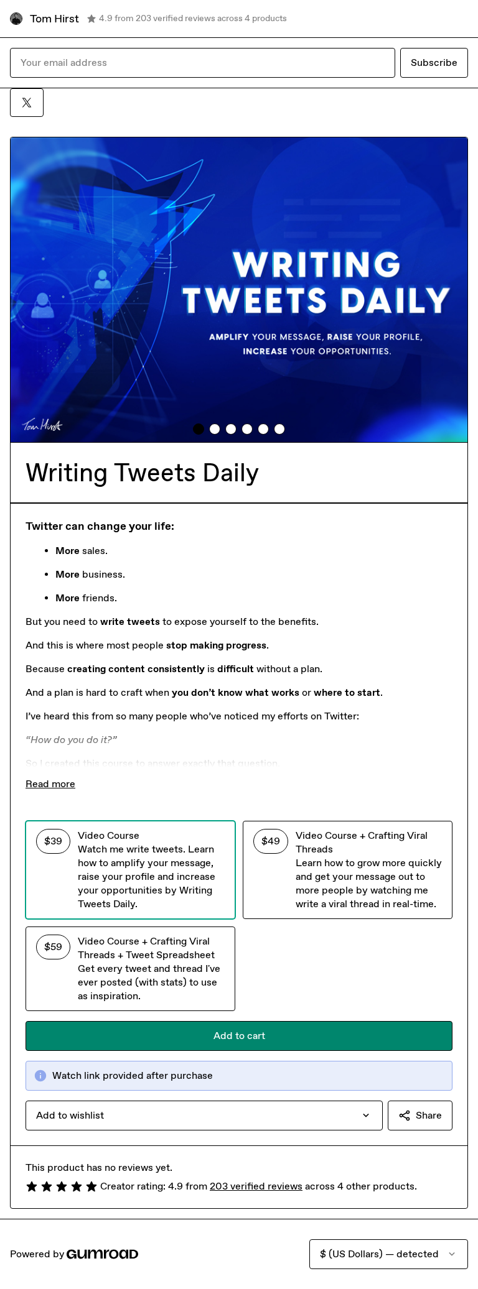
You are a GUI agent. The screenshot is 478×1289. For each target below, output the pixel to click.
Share (429, 1115)
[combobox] (204, 1115)
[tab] (198, 429)
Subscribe (434, 62)
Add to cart (239, 1036)
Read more (50, 784)
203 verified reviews (256, 1186)
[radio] (130, 870)
